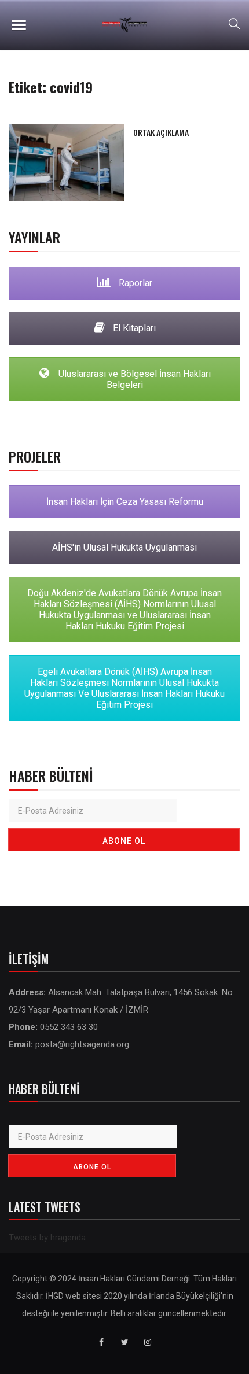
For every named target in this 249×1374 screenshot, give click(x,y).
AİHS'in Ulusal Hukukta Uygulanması (124, 547)
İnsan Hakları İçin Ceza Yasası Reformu (124, 501)
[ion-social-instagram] (147, 1342)
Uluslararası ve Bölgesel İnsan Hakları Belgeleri (133, 379)
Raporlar (134, 283)
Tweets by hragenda (47, 1237)
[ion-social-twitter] (124, 1342)
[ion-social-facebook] (101, 1342)
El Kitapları (133, 328)
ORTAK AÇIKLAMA (161, 132)
